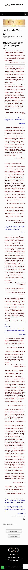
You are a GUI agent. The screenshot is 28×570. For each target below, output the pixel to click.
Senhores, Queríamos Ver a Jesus (17, 347)
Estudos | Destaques (11, 524)
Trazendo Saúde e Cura (14, 531)
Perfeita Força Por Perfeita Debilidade (17, 320)
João (22, 232)
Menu (5, 14)
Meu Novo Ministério (21, 158)
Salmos (21, 123)
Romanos (20, 513)
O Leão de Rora (14, 536)
